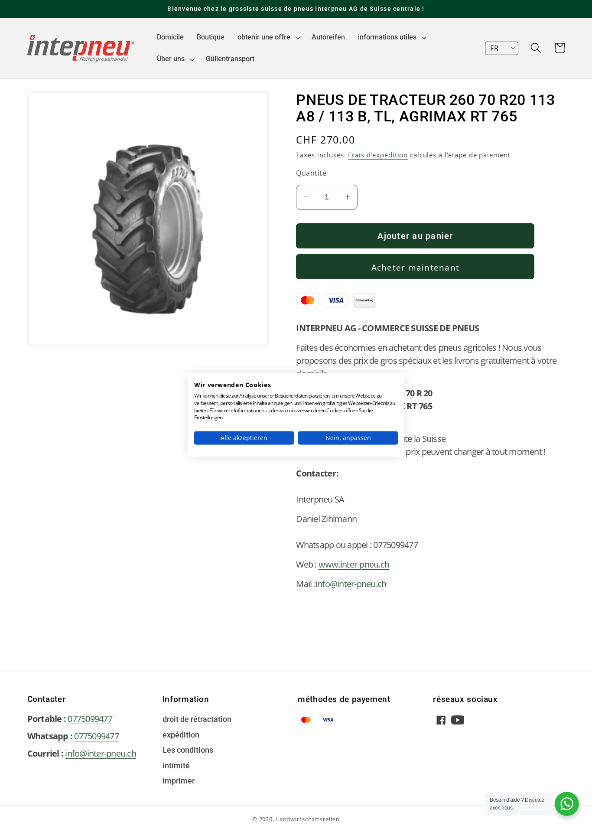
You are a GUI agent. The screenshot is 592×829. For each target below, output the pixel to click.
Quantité (311, 173)
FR (494, 48)
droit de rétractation (197, 720)
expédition (181, 735)
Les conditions (188, 750)
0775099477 (90, 719)
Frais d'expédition (378, 154)
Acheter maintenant (415, 267)
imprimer (179, 781)
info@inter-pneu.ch (351, 584)
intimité (176, 766)
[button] (268, 37)
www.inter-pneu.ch (354, 564)
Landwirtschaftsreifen (308, 819)
